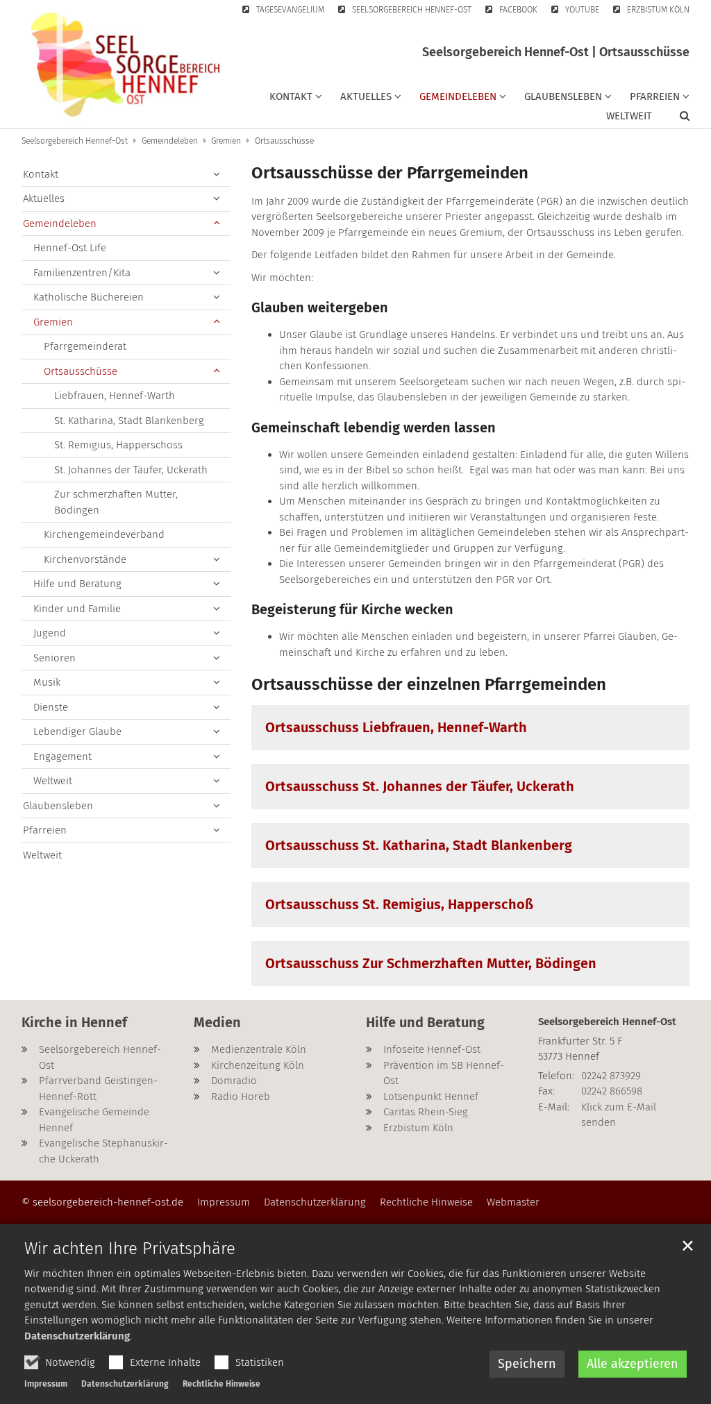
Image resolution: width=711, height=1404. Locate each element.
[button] (295, 99)
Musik (46, 682)
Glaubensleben (58, 806)
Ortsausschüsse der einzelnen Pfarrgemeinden (428, 684)
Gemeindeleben (170, 141)
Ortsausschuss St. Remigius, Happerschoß (399, 904)
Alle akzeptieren (632, 1363)
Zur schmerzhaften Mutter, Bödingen (116, 502)
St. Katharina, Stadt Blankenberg (129, 420)
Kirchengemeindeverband (104, 534)
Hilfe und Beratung (77, 583)
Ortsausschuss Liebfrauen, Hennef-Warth (396, 727)
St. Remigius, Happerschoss (118, 445)
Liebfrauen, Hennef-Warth (114, 395)
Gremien (226, 141)
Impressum (45, 1384)
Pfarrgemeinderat (85, 346)
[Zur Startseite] (126, 64)
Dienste (50, 707)
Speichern (527, 1363)
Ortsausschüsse (284, 141)
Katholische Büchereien (88, 297)
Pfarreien (45, 830)
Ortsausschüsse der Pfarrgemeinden (389, 173)
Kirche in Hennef (74, 1022)
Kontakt (40, 174)
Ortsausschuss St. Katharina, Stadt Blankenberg (418, 845)
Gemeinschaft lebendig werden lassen (373, 427)
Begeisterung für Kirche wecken (352, 609)
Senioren (54, 658)
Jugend (49, 633)
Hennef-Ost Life (69, 248)
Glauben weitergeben (319, 307)
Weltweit (629, 116)
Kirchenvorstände (85, 559)
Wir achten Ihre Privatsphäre (129, 1248)
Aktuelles (44, 198)
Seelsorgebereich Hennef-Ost (75, 141)
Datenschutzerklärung (77, 1336)
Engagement (62, 756)
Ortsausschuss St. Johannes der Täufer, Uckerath (419, 786)
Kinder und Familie (77, 608)
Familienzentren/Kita (82, 273)
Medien (217, 1022)
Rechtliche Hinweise (221, 1384)
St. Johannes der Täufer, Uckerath (131, 470)
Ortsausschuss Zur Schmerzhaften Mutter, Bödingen (430, 963)
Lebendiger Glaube (77, 731)
